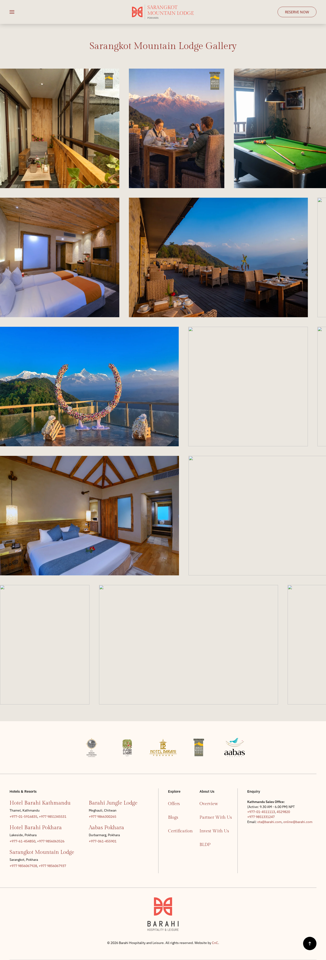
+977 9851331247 (261, 817)
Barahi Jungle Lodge (113, 803)
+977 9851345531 (52, 816)
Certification (179, 831)
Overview (209, 803)
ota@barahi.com (269, 822)
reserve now (297, 12)
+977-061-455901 (102, 841)
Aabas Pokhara (106, 827)
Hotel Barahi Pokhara (36, 827)
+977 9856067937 (52, 866)
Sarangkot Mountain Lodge (42, 852)
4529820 (283, 812)
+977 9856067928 (23, 866)
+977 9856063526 (50, 841)
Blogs (173, 817)
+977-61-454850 (22, 841)
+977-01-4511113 (261, 812)
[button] (12, 12)
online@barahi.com (297, 822)
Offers (174, 803)
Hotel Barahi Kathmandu (40, 803)
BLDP (205, 844)
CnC (215, 943)
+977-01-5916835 (23, 816)
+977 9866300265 (102, 816)
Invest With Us (214, 831)
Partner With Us (216, 817)
